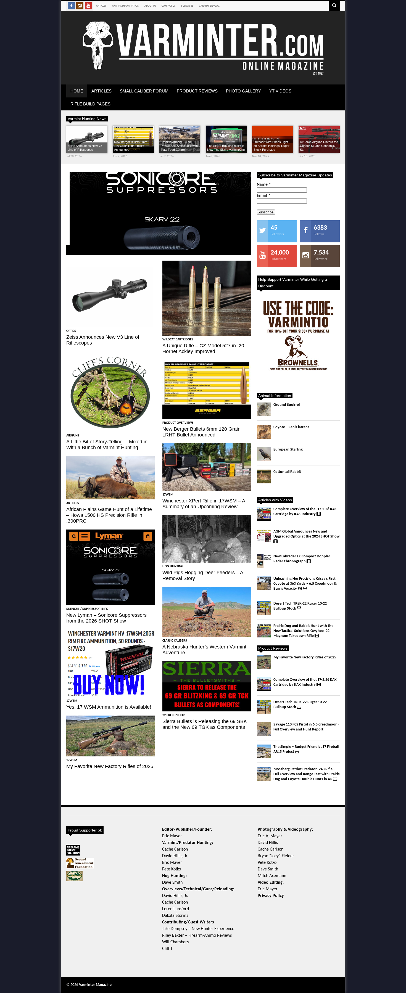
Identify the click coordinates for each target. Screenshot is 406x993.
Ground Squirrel (286, 405)
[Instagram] (79, 5)
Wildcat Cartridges (177, 339)
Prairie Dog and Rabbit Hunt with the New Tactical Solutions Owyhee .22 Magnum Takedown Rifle (303, 631)
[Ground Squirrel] (264, 409)
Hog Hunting (172, 566)
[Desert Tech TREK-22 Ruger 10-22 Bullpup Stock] (264, 608)
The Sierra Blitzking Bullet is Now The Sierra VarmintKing (226, 147)
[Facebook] (71, 5)
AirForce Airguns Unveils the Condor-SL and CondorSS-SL (319, 146)
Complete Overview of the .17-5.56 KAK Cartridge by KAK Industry (305, 511)
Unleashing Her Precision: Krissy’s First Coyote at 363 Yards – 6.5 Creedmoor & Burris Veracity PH (305, 584)
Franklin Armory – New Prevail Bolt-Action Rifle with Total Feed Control (179, 146)
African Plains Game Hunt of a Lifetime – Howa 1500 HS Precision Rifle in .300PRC (109, 515)
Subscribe (187, 5)
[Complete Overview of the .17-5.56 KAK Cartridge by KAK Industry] (264, 514)
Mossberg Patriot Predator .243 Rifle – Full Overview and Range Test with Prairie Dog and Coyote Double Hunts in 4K (306, 774)
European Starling (288, 449)
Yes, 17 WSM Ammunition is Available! (108, 707)
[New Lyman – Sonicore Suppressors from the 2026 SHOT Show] (158, 213)
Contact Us (169, 5)
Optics (71, 331)
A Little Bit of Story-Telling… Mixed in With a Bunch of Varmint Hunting (106, 444)
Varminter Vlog (209, 5)
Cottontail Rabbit (287, 472)
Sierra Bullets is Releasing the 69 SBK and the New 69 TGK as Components (204, 724)
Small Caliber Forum (144, 91)
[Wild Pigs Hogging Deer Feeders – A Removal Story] (206, 539)
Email (263, 196)
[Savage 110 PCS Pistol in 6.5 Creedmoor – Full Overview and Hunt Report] (264, 729)
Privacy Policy (271, 896)
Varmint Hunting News (87, 118)
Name (264, 184)
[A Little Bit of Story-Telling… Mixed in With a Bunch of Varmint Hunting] (110, 391)
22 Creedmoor (173, 715)
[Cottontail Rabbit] (264, 476)
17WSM (71, 701)
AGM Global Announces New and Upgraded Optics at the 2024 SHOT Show (306, 534)
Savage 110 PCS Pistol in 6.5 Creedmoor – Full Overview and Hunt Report (306, 727)
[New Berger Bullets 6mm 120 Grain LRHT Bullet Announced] (206, 389)
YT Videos (280, 91)
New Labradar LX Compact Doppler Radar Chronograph (301, 558)
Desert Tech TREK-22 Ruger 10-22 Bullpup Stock (300, 606)
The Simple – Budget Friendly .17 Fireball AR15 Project (306, 749)
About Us (150, 5)
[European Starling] (264, 454)
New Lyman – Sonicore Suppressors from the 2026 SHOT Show (106, 618)
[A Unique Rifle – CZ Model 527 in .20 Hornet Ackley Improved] (206, 298)
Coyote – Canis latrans (291, 427)
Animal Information (125, 5)
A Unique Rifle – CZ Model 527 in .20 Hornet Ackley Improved (203, 348)
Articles (101, 5)
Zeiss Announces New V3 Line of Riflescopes (85, 147)
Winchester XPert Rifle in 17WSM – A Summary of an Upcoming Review (203, 503)
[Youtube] (88, 5)
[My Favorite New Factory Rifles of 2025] (110, 736)
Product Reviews (197, 91)
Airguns (72, 435)
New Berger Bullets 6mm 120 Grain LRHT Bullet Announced (130, 146)
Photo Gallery (243, 91)
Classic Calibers (174, 640)
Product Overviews (178, 423)
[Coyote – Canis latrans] (264, 432)
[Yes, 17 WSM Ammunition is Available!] (110, 663)
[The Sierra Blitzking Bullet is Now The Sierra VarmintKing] (226, 139)
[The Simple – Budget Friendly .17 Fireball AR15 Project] (264, 751)
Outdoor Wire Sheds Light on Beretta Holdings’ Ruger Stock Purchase (271, 146)
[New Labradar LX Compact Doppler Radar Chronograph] (264, 561)
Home (76, 91)
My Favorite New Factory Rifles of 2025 (109, 766)
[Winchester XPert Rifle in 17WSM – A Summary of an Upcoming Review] (206, 467)
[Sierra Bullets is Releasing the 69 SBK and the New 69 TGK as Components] (206, 686)
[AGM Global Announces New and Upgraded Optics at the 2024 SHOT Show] (264, 536)
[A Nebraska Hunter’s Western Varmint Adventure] (206, 612)
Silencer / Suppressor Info (94, 228)
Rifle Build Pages (90, 104)
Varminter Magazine (95, 985)
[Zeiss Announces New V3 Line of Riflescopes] (86, 139)
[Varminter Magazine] (203, 74)
